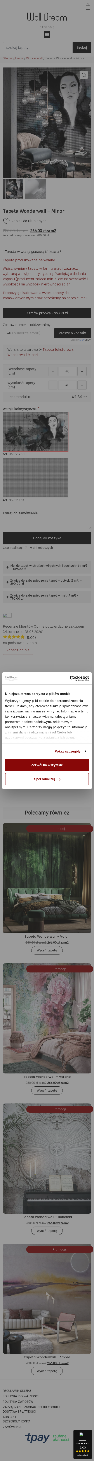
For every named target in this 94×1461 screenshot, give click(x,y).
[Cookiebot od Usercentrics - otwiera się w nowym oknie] (70, 678)
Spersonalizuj (44, 779)
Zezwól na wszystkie (47, 765)
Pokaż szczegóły (68, 751)
